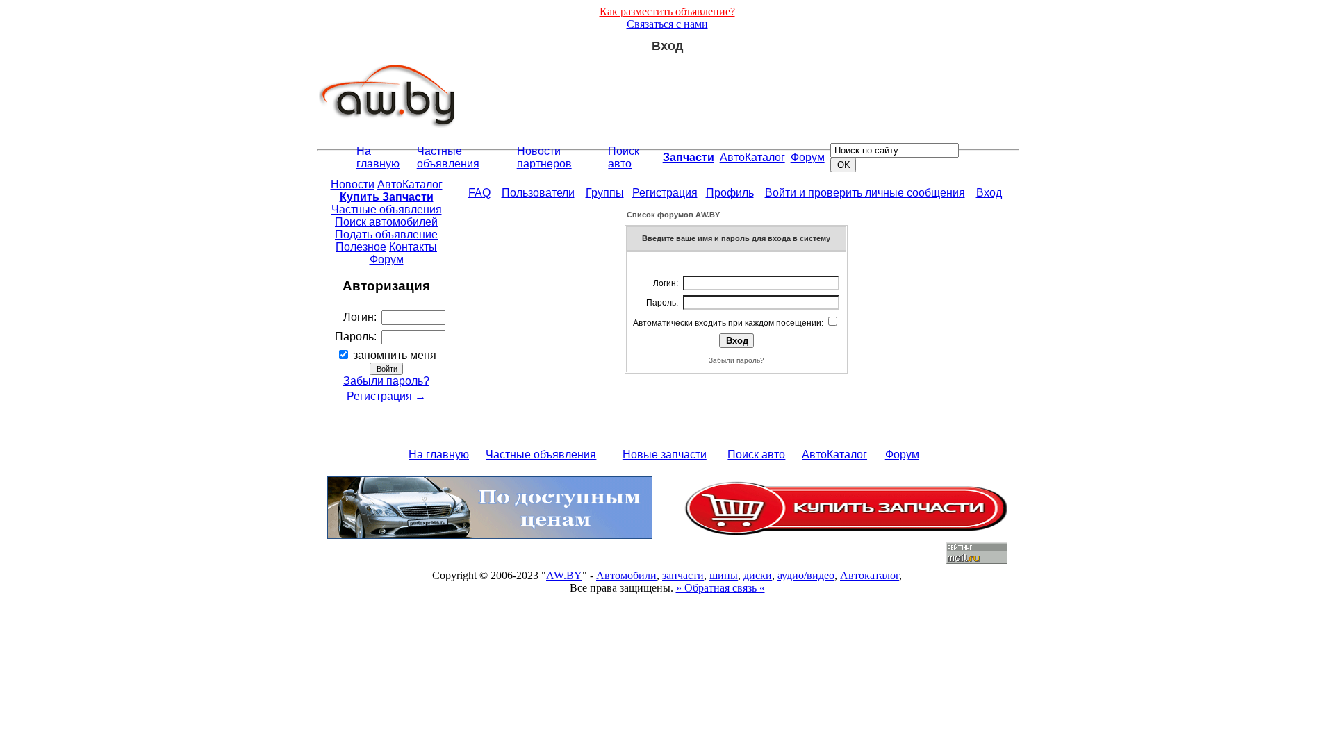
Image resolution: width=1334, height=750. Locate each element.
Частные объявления (448, 157)
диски (757, 575)
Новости (352, 184)
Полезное (361, 247)
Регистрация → (386, 396)
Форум (808, 157)
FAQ (479, 193)
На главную (378, 157)
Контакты (413, 247)
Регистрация (665, 193)
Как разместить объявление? (667, 11)
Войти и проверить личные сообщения (865, 193)
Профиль (730, 193)
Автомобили (626, 575)
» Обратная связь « (720, 588)
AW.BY (564, 575)
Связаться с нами (667, 24)
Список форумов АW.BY (673, 214)
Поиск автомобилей (386, 222)
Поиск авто (623, 157)
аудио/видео (805, 575)
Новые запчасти (665, 454)
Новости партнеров (544, 157)
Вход (989, 193)
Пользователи (538, 193)
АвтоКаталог (752, 157)
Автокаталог (869, 575)
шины (723, 575)
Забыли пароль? (386, 381)
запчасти (683, 575)
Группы (605, 193)
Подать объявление (386, 234)
